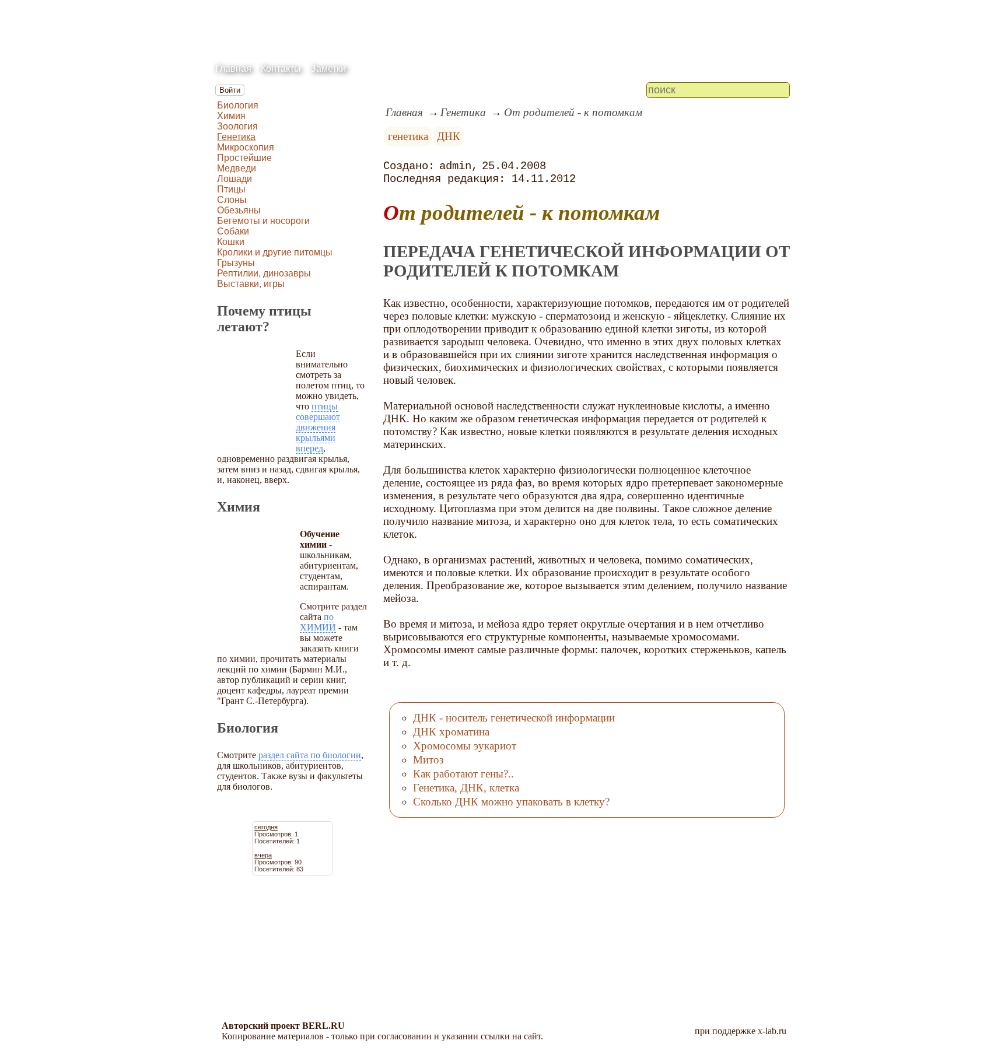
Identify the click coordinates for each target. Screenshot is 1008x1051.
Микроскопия (245, 147)
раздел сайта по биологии (309, 755)
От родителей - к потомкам (573, 112)
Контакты (281, 68)
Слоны (232, 200)
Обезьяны (239, 210)
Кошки (230, 242)
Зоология (237, 126)
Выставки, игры (251, 284)
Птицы (231, 189)
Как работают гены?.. (463, 774)
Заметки (328, 68)
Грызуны (236, 263)
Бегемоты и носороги (263, 221)
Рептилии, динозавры (264, 273)
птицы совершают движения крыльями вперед (318, 427)
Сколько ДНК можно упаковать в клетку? (511, 802)
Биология (237, 105)
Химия (231, 116)
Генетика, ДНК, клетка (466, 788)
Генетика (236, 137)
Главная (233, 68)
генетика (408, 136)
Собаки (233, 231)
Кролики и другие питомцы (274, 252)
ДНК (448, 136)
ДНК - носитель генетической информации (514, 718)
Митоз (428, 760)
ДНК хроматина (451, 732)
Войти (229, 90)
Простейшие (244, 158)
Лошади (234, 179)
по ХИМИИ (318, 622)
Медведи (236, 168)
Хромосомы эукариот (464, 746)
